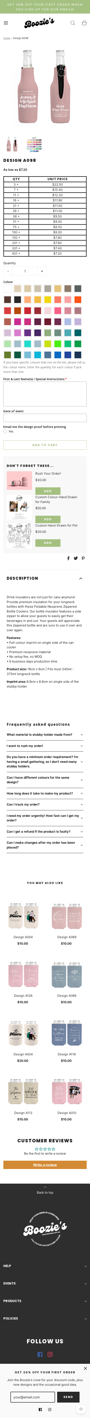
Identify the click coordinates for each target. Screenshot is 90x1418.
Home (6, 38)
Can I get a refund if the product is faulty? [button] (38, 831)
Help (7, 1266)
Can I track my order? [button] (23, 804)
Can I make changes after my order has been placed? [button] (41, 845)
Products (12, 1301)
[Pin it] (82, 558)
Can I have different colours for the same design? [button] (38, 780)
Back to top (45, 1192)
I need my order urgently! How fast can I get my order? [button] (43, 818)
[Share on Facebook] (68, 558)
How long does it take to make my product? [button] (40, 793)
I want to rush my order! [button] (25, 746)
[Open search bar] (72, 23)
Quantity (9, 263)
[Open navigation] (6, 23)
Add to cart (45, 445)
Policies (10, 1318)
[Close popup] (85, 1368)
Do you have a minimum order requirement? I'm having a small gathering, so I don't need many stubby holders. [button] (42, 761)
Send (68, 1397)
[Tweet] (75, 558)
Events (9, 1283)
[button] (12, 144)
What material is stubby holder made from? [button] (39, 735)
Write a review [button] (45, 1165)
